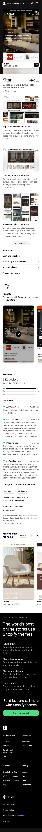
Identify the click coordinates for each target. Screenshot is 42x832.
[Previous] (32, 535)
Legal (24, 780)
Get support (9, 491)
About (24, 772)
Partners (25, 776)
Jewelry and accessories (8, 751)
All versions (19, 501)
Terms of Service (10, 804)
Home (5, 757)
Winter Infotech (11, 91)
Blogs (5, 785)
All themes (22, 491)
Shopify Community (11, 780)
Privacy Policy (8, 810)
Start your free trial (21, 713)
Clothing (6, 741)
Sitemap (6, 821)
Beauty (6, 746)
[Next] (37, 535)
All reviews (8, 400)
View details (8, 501)
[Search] (32, 3)
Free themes (27, 746)
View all (23, 535)
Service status (27, 785)
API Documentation (10, 776)
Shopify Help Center (11, 772)
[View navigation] (37, 3)
